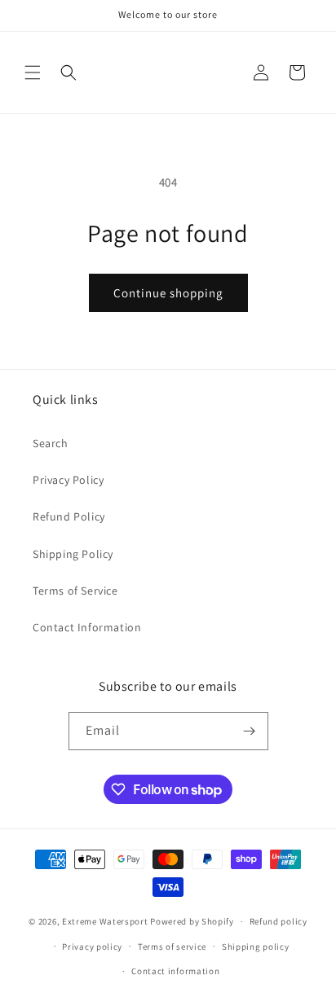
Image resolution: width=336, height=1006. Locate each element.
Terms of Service (75, 590)
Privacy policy (92, 946)
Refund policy (278, 921)
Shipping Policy (73, 554)
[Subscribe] (249, 731)
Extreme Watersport (105, 921)
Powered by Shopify (192, 921)
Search (51, 443)
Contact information (175, 971)
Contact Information (87, 627)
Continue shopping (168, 293)
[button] (33, 72)
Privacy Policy (68, 479)
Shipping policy (256, 946)
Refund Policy (69, 516)
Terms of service (172, 946)
